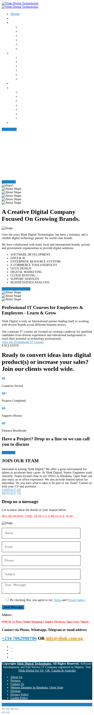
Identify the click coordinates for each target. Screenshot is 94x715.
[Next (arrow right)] (8, 712)
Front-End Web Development (41, 105)
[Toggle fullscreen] (8, 709)
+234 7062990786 (19, 638)
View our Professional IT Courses (23, 342)
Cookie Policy (19, 698)
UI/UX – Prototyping (35, 70)
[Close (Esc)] (16, 709)
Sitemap (15, 691)
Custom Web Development (40, 61)
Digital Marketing (33, 92)
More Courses (30, 118)
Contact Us (19, 122)
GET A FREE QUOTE (16, 289)
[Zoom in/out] (3, 709)
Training (25, 31)
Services (17, 53)
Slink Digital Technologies (34, 663)
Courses (16, 88)
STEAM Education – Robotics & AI (46, 27)
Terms (58, 600)
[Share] (12, 709)
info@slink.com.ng (64, 638)
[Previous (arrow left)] (3, 712)
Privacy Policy (19, 694)
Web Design (28, 57)
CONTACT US (11, 490)
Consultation (29, 48)
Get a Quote (9, 129)
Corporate (18, 22)
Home (15, 14)
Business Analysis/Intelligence (43, 35)
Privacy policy (76, 600)
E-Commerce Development (40, 75)
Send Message (13, 607)
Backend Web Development (40, 109)
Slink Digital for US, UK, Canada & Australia (47, 670)
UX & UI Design (32, 101)
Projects (15, 680)
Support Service (31, 44)
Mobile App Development (39, 66)
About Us (17, 18)
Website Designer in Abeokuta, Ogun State (36, 687)
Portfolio (17, 83)
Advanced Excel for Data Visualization (49, 96)
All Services (28, 79)
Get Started (9, 181)
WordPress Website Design (40, 114)
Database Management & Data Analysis (49, 40)
